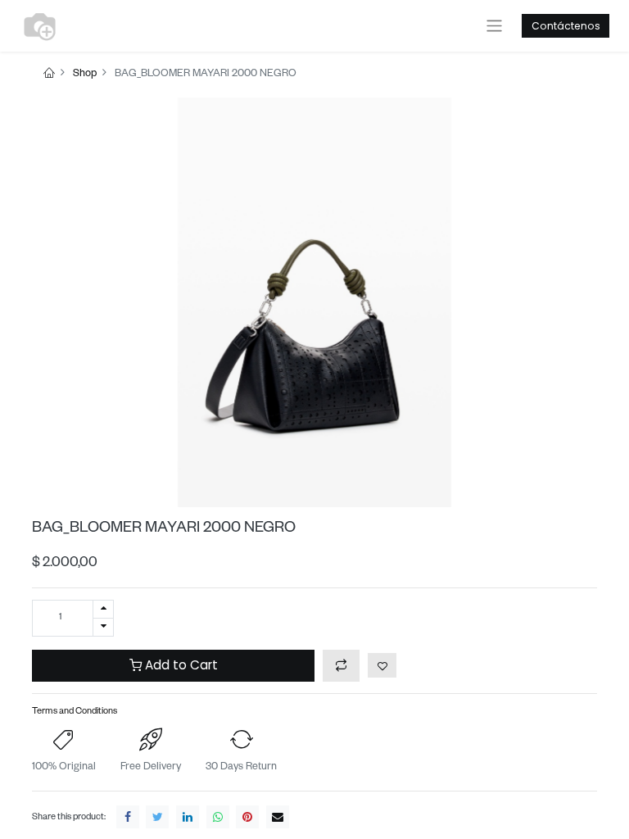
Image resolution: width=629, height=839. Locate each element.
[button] (341, 666)
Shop (85, 74)
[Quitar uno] (103, 627)
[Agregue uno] (103, 609)
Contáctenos (566, 26)
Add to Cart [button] (180, 664)
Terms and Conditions (74, 712)
